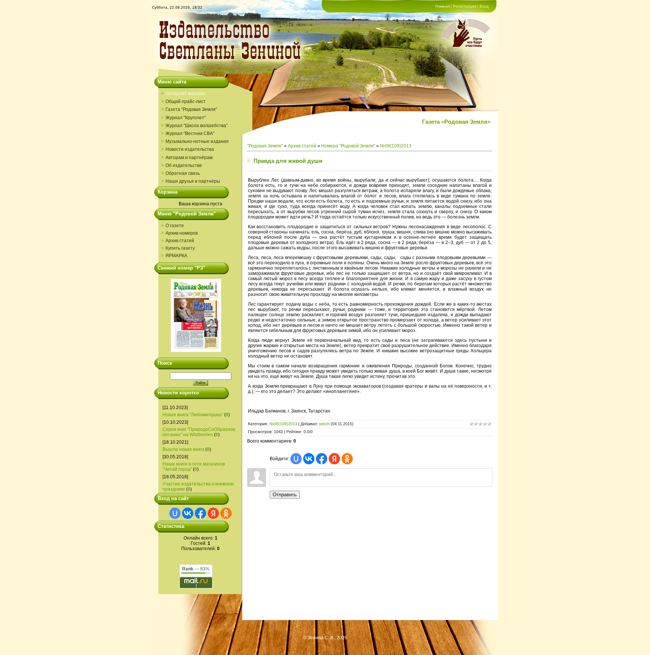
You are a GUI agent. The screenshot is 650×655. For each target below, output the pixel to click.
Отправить (285, 494)
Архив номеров (182, 233)
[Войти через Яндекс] (213, 513)
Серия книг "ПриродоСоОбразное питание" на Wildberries (198, 432)
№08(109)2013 (396, 146)
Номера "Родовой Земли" (348, 146)
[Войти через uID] (175, 513)
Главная (442, 6)
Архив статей (180, 240)
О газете (175, 225)
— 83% (196, 569)
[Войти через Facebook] (200, 513)
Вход (484, 6)
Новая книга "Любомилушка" (192, 414)
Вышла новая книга (183, 449)
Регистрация (464, 6)
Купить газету (180, 248)
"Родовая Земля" (265, 146)
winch (324, 424)
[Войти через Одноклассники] (226, 513)
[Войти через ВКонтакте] (187, 513)
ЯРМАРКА (176, 255)
